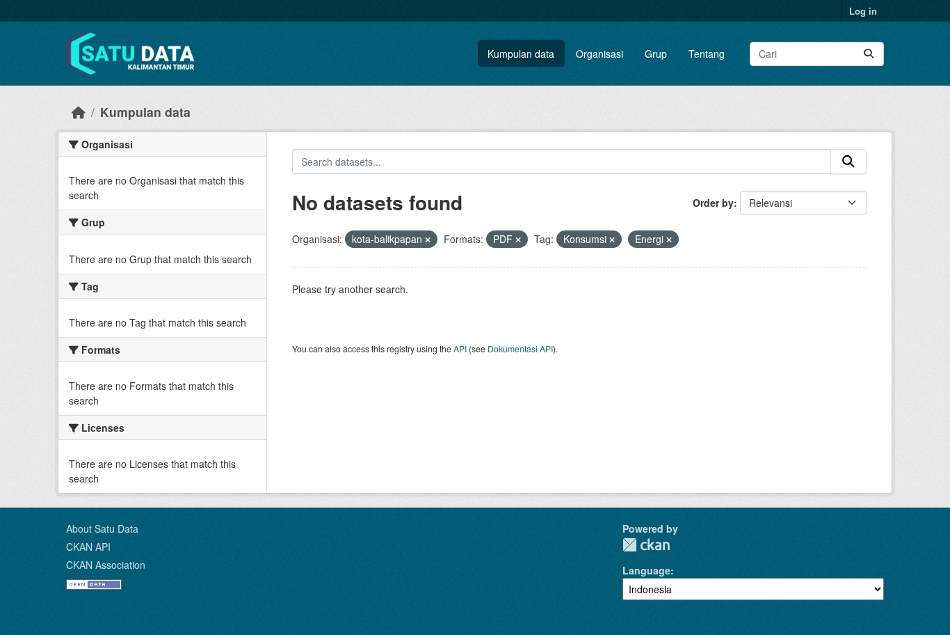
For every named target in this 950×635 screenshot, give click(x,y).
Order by (713, 203)
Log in (863, 10)
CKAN (646, 545)
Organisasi (599, 54)
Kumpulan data (521, 54)
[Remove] (427, 239)
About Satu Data (102, 528)
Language (646, 570)
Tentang (707, 54)
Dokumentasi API (520, 348)
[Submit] (869, 54)
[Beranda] (79, 111)
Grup (656, 54)
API (460, 348)
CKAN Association (105, 565)
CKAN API (88, 547)
